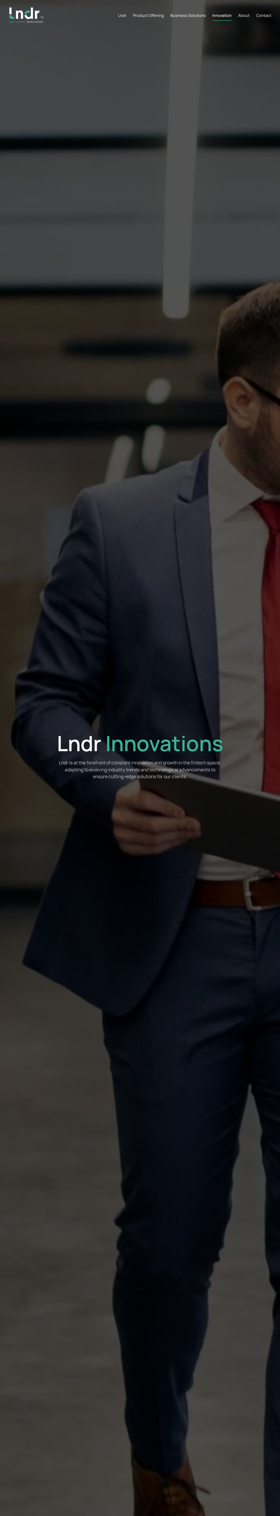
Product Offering (148, 15)
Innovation (222, 15)
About (244, 15)
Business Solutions (188, 15)
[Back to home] (26, 15)
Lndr (122, 15)
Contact (263, 15)
